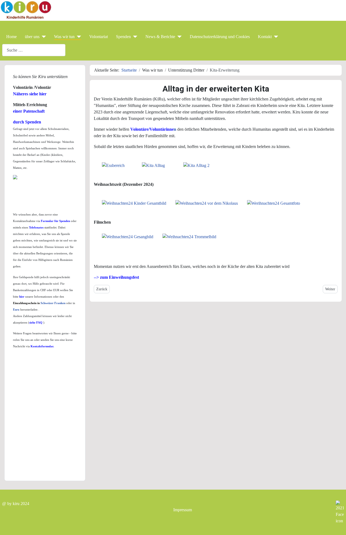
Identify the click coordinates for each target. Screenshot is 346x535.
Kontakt (265, 36)
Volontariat (98, 36)
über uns (32, 36)
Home (11, 36)
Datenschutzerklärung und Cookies (220, 36)
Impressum (182, 509)
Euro (16, 309)
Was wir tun (64, 36)
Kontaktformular (42, 346)
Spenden (123, 36)
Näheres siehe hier (29, 94)
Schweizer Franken (53, 303)
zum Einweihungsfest (119, 277)
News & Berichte (160, 36)
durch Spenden (27, 122)
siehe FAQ (36, 322)
